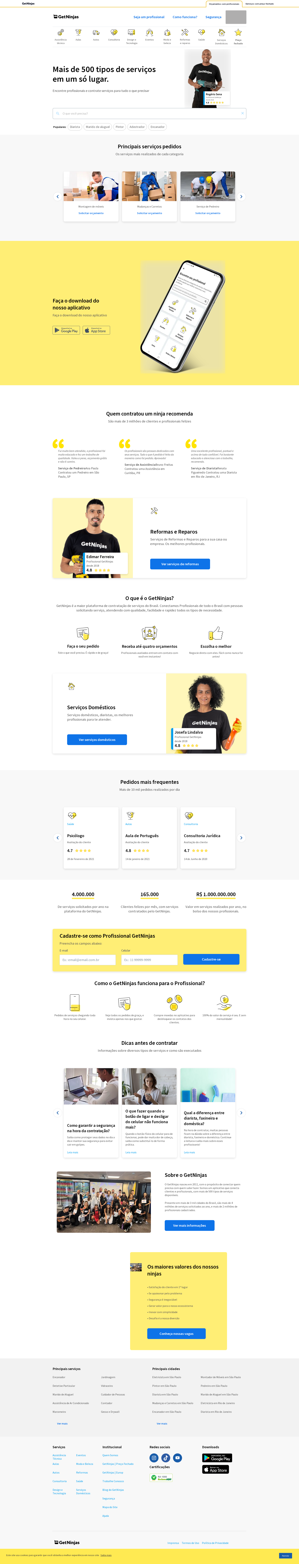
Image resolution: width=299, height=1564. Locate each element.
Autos (56, 1472)
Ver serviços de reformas (180, 564)
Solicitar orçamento (149, 213)
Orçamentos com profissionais (224, 4)
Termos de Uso (190, 1543)
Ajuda (105, 1515)
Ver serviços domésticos (97, 739)
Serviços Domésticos (83, 1491)
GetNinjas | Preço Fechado (118, 1464)
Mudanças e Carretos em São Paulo (172, 1403)
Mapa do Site (109, 1507)
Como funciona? (185, 17)
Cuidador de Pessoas (113, 1394)
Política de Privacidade (215, 1543)
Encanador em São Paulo (166, 1411)
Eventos (81, 1455)
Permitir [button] (285, 1555)
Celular (125, 950)
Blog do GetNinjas (113, 1489)
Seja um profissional (149, 17)
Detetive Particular (64, 1385)
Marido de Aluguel (63, 1394)
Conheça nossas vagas (176, 1333)
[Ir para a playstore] (66, 330)
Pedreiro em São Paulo (214, 1385)
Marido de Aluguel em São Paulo (219, 1394)
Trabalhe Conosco (113, 1481)
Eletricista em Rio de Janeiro (218, 1403)
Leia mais (131, 1152)
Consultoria (60, 1481)
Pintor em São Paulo (164, 1385)
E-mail (64, 950)
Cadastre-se (211, 959)
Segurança (213, 17)
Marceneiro (59, 1411)
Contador (106, 1403)
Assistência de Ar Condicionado (71, 1403)
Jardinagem (108, 1377)
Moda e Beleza (84, 1464)
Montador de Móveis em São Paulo (221, 1377)
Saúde (79, 1481)
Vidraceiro (107, 1385)
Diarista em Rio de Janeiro (216, 1411)
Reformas (82, 1472)
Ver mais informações (189, 1225)
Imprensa (173, 1543)
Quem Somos (110, 1455)
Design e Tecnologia (59, 1491)
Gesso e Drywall (110, 1411)
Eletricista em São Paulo (166, 1377)
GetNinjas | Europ (112, 1472)
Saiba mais (106, 1555)
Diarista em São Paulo (165, 1394)
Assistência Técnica (59, 1456)
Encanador (59, 1377)
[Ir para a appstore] (96, 330)
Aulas (56, 1464)
